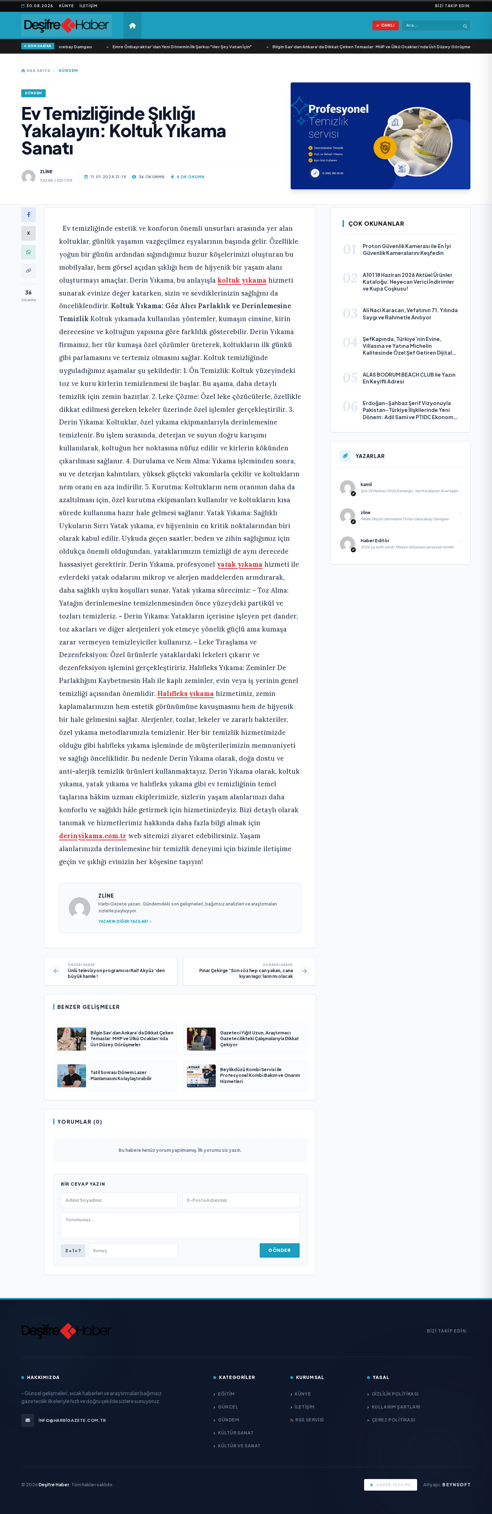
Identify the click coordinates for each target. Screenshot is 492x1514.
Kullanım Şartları (396, 1407)
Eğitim (226, 1394)
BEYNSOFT (456, 1484)
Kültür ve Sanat (239, 1445)
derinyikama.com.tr (92, 835)
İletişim (89, 6)
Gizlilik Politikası (395, 1394)
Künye (66, 6)
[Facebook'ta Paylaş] (28, 214)
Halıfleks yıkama (185, 693)
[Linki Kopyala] (28, 271)
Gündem (68, 70)
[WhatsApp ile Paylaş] (28, 252)
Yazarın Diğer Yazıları (123, 921)
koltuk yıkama (242, 280)
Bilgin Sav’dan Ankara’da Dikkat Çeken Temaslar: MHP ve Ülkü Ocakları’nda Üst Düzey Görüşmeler (362, 46)
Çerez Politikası (393, 1420)
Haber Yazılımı (393, 1485)
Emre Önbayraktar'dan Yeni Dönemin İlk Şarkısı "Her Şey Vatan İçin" (170, 46)
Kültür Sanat (236, 1433)
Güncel (228, 1407)
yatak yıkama (240, 564)
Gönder (279, 1250)
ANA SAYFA (38, 70)
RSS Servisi (309, 1420)
